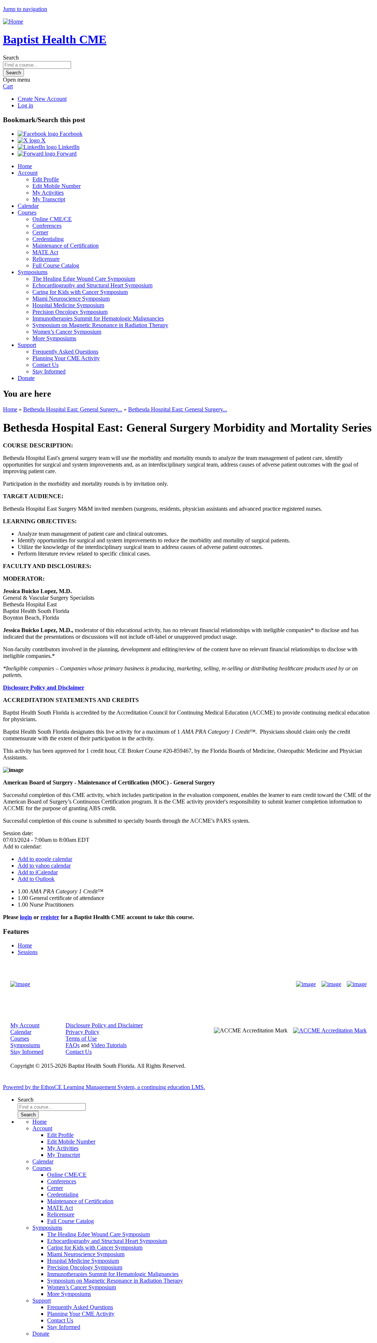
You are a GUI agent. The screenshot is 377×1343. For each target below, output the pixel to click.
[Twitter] (331, 984)
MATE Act (45, 252)
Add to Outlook (36, 879)
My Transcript (48, 199)
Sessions (28, 952)
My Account (24, 1025)
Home (25, 166)
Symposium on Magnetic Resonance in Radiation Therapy (100, 325)
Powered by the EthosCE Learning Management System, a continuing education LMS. (104, 1087)
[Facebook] (306, 984)
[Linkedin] (357, 984)
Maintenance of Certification (65, 245)
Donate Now (165, 984)
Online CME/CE (52, 219)
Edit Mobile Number (56, 186)
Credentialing (48, 239)
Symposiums (32, 272)
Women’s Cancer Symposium (66, 332)
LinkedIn (68, 147)
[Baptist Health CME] (20, 984)
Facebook (70, 134)
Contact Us (45, 365)
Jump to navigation (25, 9)
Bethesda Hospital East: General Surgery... (72, 409)
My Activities (48, 192)
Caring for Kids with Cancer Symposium (80, 292)
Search (11, 57)
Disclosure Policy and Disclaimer (43, 687)
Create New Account (42, 99)
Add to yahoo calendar (44, 865)
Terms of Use (81, 1038)
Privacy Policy (82, 1032)
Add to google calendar (45, 859)
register (49, 917)
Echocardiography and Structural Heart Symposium (92, 285)
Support (27, 345)
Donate (26, 378)
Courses (27, 212)
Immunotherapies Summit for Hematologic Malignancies (98, 318)
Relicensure (46, 259)
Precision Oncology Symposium (70, 312)
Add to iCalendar (38, 872)
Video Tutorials (109, 1045)
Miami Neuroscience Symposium (71, 298)
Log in (25, 105)
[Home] (13, 21)
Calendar (28, 206)
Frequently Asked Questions (65, 351)
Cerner (40, 232)
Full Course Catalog (55, 265)
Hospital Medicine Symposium (68, 305)
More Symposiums (54, 338)
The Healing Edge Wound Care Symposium (83, 279)
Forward (66, 153)
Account (28, 173)
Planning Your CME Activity (66, 358)
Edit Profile (45, 179)
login (26, 917)
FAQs (73, 1045)
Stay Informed (49, 371)
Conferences (46, 226)
